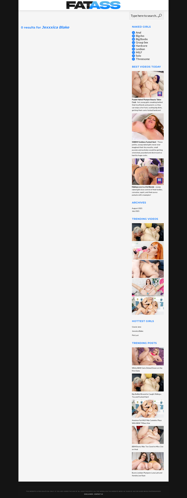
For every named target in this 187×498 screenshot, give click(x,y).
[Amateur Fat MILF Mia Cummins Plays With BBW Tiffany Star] (148, 306)
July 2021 (135, 211)
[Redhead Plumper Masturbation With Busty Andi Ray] (148, 287)
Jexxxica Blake (137, 331)
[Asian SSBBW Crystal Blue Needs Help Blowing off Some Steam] (148, 269)
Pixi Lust (135, 335)
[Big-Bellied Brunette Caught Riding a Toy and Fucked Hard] (148, 232)
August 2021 (137, 208)
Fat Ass (93, 4)
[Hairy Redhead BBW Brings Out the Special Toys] (148, 251)
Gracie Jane (136, 327)
